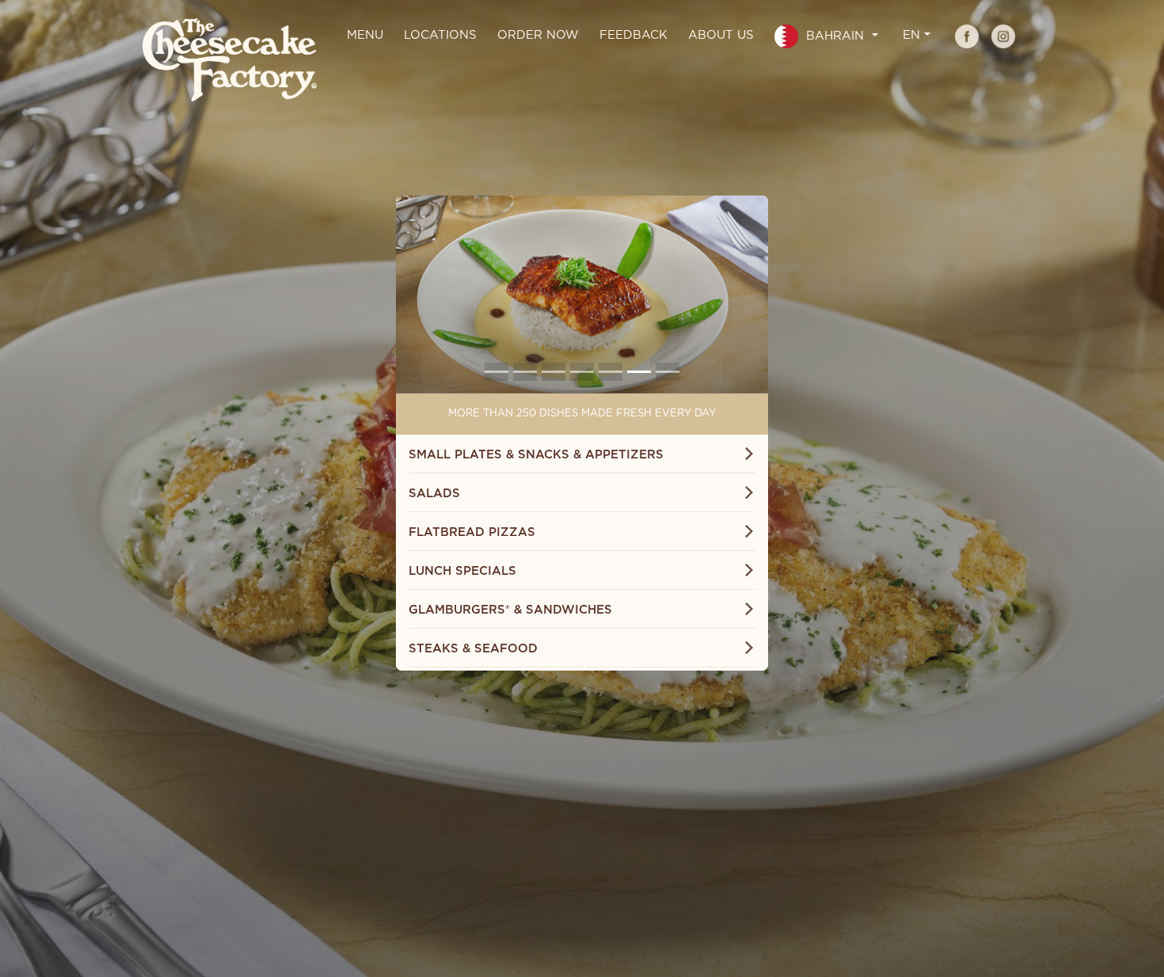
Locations (440, 35)
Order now (538, 35)
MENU (365, 35)
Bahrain (835, 36)
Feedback (633, 35)
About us (721, 35)
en (911, 35)
